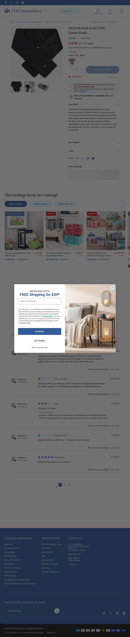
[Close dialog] (112, 287)
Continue (39, 331)
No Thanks (39, 340)
